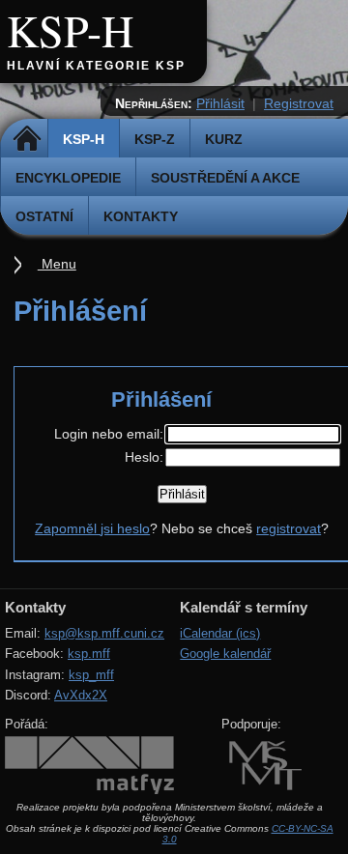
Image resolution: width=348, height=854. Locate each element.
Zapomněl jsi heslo (92, 528)
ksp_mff (91, 675)
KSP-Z (154, 139)
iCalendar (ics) (220, 633)
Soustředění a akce (225, 177)
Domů (26, 139)
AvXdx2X (80, 695)
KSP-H (70, 30)
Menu (57, 263)
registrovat (288, 528)
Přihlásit (220, 103)
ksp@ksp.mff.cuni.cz (104, 633)
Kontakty (140, 216)
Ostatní (44, 216)
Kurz (224, 139)
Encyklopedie (68, 177)
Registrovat (299, 103)
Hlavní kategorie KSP (96, 65)
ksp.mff (89, 653)
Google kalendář (225, 653)
